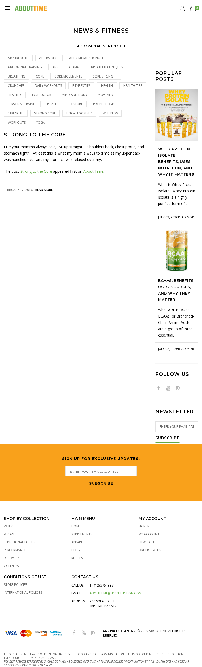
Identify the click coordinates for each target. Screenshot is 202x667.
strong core (45, 113)
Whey (8, 526)
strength (16, 113)
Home (75, 526)
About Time (93, 171)
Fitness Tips (81, 85)
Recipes (77, 558)
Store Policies (15, 584)
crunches (16, 85)
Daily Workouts (48, 85)
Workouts (17, 122)
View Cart (146, 542)
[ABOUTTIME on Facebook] (158, 388)
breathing (16, 76)
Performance (15, 550)
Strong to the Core (35, 135)
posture (76, 104)
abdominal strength (86, 58)
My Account (149, 534)
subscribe (101, 484)
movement (106, 95)
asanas (74, 67)
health (107, 85)
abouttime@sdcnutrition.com (116, 593)
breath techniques (107, 67)
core (40, 76)
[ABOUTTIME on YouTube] (168, 388)
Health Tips (132, 85)
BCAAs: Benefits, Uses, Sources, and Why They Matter (176, 290)
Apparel (77, 542)
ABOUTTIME (158, 630)
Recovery (11, 558)
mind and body (74, 95)
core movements (68, 76)
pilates (52, 104)
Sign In (144, 526)
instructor (41, 95)
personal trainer (22, 104)
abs (55, 67)
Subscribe (167, 438)
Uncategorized (79, 113)
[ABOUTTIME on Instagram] (178, 388)
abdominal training (25, 67)
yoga (40, 122)
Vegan (9, 534)
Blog (75, 550)
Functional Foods (19, 542)
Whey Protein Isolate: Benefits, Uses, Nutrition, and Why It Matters (176, 162)
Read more (44, 190)
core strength (105, 76)
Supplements (81, 534)
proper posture (106, 104)
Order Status (150, 550)
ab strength (18, 58)
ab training (49, 58)
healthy (15, 95)
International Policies (23, 592)
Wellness (110, 113)
